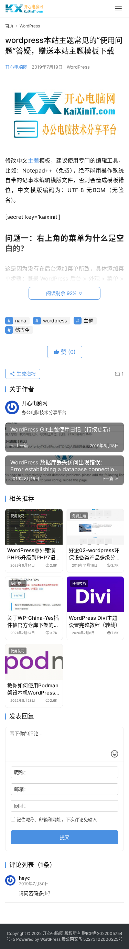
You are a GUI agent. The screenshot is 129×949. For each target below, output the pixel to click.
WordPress (78, 67)
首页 (9, 25)
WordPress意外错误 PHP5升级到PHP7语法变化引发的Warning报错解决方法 (33, 554)
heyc (24, 878)
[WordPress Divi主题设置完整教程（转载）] (95, 594)
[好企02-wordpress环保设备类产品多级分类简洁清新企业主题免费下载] (95, 527)
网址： (21, 806)
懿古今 (22, 330)
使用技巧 (17, 516)
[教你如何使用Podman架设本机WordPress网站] (34, 662)
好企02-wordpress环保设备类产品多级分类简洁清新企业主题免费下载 (94, 554)
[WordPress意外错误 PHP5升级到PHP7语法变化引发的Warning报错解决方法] (34, 527)
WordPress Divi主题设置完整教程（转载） (94, 621)
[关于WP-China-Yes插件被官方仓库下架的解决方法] (34, 594)
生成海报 (25, 374)
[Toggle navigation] (118, 8)
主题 (33, 160)
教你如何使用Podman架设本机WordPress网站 (33, 689)
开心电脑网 (16, 67)
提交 (64, 837)
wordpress (55, 320)
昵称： (21, 772)
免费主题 (79, 516)
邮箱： (21, 789)
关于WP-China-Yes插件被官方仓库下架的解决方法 (33, 622)
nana (20, 320)
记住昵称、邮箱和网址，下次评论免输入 (56, 819)
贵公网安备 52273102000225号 (92, 939)
